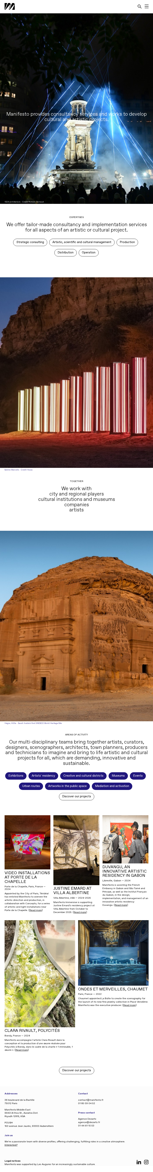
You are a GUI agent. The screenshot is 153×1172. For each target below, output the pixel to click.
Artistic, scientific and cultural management (81, 242)
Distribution (66, 253)
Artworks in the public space (67, 786)
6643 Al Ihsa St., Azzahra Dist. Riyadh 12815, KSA (21, 1114)
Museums (118, 776)
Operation (88, 253)
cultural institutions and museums (76, 499)
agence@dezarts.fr (89, 1122)
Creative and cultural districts (83, 776)
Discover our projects (76, 797)
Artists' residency (43, 776)
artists (76, 510)
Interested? (11, 1145)
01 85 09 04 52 (86, 1103)
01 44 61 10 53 (86, 1125)
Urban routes (31, 786)
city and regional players (76, 494)
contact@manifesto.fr (90, 1100)
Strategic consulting (30, 242)
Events (138, 776)
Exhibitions (15, 776)
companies (76, 504)
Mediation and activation (112, 786)
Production (127, 242)
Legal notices (13, 1161)
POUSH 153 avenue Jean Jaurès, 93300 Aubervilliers (29, 1124)
